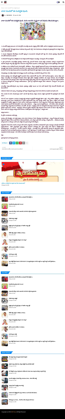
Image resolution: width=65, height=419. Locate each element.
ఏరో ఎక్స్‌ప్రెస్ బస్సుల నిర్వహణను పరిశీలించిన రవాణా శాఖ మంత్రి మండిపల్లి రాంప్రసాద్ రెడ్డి (27, 371)
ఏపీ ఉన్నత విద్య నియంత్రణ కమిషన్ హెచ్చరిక (18, 357)
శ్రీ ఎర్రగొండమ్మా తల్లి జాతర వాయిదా (16, 204)
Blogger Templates (12, 415)
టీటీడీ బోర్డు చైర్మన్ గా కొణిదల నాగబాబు (17, 232)
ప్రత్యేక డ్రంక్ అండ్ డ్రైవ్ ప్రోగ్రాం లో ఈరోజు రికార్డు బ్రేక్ (19, 225)
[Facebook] (10, 143)
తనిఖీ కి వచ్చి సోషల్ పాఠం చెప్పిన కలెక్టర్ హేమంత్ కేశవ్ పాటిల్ (21, 364)
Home (2, 8)
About (47, 415)
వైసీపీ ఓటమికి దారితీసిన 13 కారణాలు (16, 247)
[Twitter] (13, 143)
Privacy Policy (59, 415)
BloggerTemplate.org (30, 415)
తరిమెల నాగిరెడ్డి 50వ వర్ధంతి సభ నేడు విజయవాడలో (13, 183)
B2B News (13, 411)
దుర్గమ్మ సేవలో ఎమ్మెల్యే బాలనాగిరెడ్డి (16, 385)
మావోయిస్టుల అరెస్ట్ (13, 254)
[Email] (23, 143)
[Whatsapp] (17, 143)
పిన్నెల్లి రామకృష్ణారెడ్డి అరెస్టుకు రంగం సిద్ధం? (18, 240)
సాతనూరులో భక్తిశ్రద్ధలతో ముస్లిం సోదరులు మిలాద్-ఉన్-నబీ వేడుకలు (23, 392)
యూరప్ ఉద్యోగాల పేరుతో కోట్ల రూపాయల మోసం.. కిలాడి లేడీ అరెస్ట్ (23, 378)
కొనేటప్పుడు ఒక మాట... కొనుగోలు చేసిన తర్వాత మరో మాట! (21, 399)
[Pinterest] (20, 143)
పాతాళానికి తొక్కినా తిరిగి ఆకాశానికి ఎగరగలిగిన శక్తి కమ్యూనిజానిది (22, 211)
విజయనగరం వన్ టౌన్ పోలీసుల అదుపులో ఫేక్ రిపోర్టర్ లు (20, 197)
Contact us (52, 415)
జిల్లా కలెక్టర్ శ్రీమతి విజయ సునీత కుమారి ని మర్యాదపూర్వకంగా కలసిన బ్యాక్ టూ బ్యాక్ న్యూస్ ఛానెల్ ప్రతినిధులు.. (32, 261)
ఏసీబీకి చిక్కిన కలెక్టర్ (13, 218)
